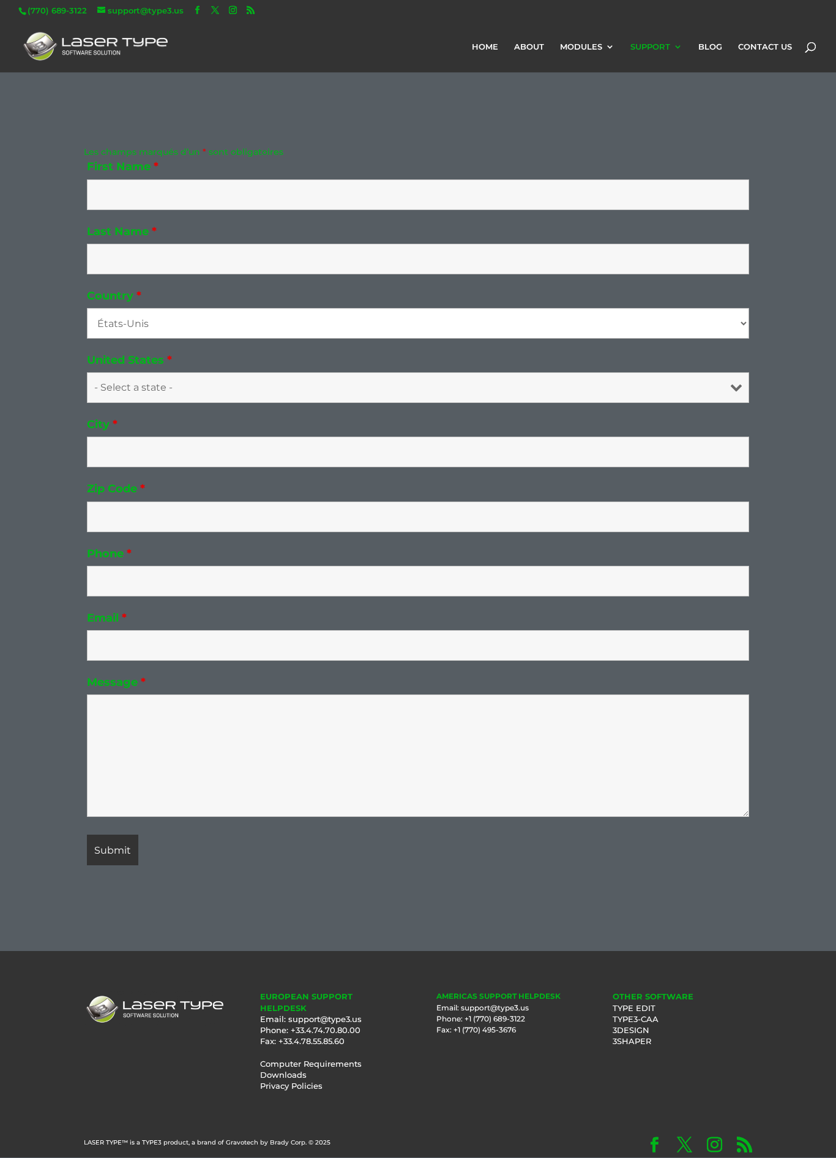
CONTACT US (765, 46)
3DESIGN (631, 1030)
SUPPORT (650, 46)
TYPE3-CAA (636, 1019)
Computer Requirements (311, 1064)
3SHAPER (632, 1041)
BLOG (710, 46)
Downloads (283, 1075)
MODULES (581, 46)
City (102, 424)
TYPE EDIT (634, 1008)
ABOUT (529, 46)
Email (107, 618)
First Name (123, 166)
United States (129, 360)
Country (114, 296)
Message (116, 682)
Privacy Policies (291, 1086)
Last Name (122, 231)
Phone (109, 553)
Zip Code (116, 488)
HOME (485, 46)
